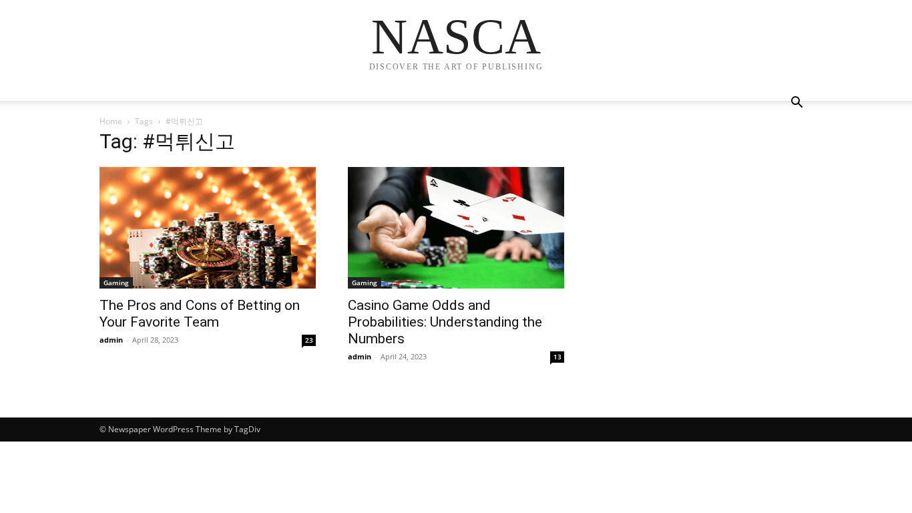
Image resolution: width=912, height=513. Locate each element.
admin (111, 340)
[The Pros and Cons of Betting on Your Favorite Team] (207, 228)
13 (557, 356)
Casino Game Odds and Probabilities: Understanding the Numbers (445, 322)
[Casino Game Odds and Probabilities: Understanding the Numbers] (456, 228)
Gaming (116, 282)
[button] (796, 104)
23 (309, 340)
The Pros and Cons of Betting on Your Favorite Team (199, 313)
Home (110, 121)
